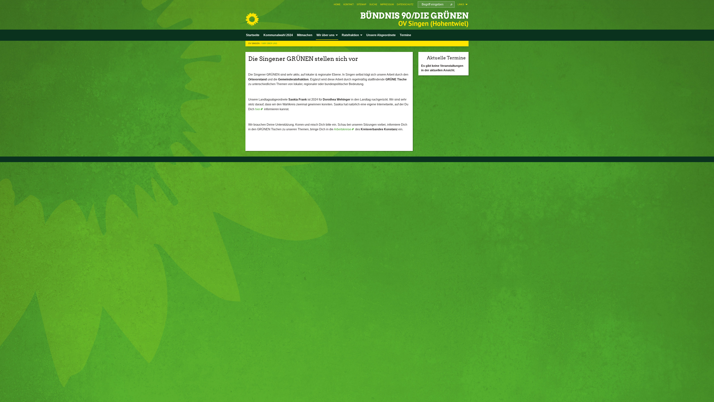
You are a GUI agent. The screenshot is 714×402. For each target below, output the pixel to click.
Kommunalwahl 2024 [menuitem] (278, 35)
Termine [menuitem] (405, 35)
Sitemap (361, 4)
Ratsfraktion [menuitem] (350, 35)
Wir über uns (269, 43)
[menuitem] (337, 4)
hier (257, 109)
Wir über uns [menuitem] (325, 35)
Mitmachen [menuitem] (304, 35)
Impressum (387, 4)
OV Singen (254, 43)
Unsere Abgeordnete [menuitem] (381, 35)
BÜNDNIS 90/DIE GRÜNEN (414, 16)
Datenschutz (405, 4)
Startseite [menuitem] (252, 35)
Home (337, 4)
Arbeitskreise (342, 129)
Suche (373, 4)
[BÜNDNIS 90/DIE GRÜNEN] (252, 19)
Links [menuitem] (461, 4)
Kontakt (348, 4)
